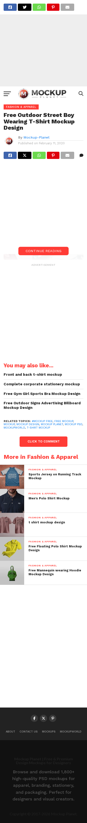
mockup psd (73, 424)
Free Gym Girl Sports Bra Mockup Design (42, 394)
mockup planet (52, 424)
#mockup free (42, 421)
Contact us (29, 731)
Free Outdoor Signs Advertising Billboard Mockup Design (42, 405)
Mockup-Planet (36, 137)
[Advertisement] (43, 43)
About (10, 731)
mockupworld (14, 427)
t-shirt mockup (38, 427)
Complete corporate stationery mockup (42, 384)
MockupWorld (70, 731)
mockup (9, 424)
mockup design (27, 424)
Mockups (49, 731)
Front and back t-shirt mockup (33, 374)
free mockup (63, 421)
